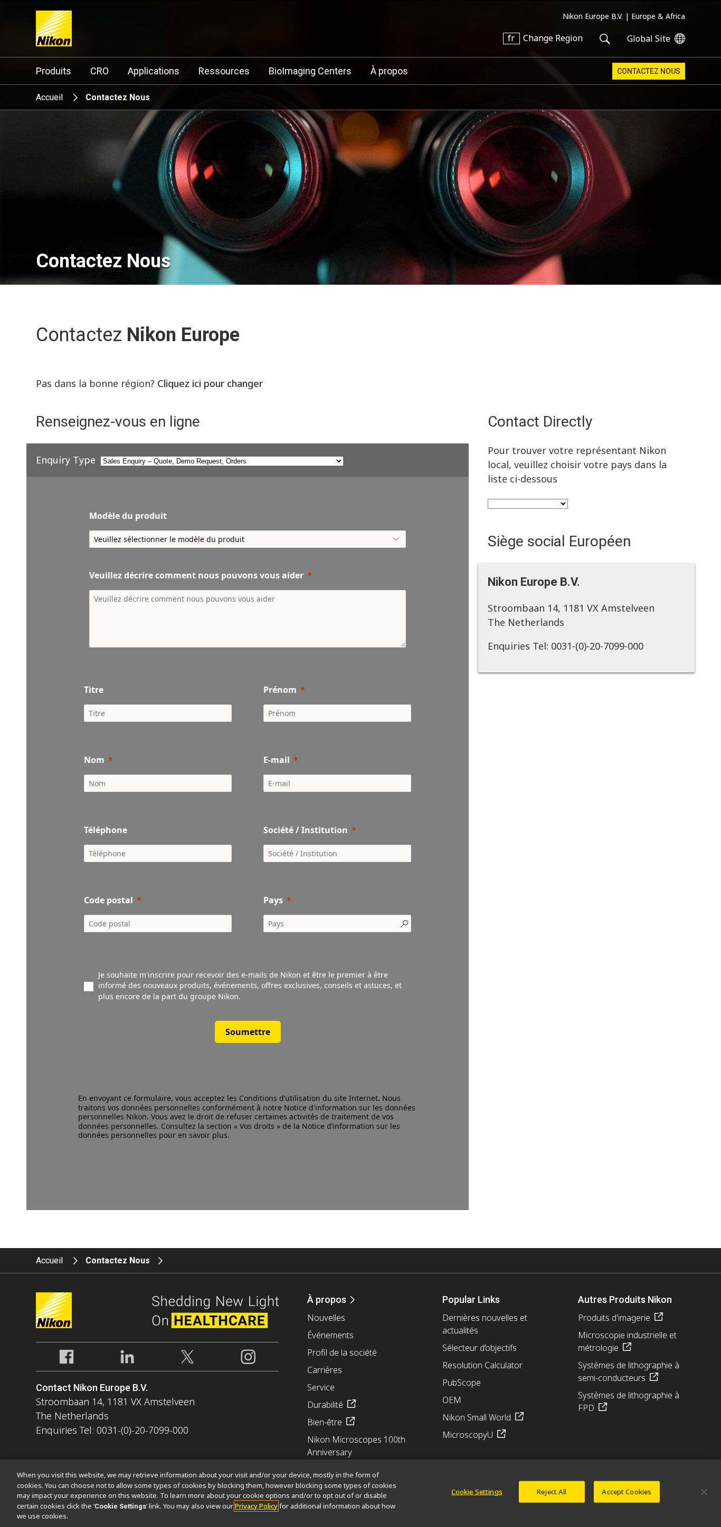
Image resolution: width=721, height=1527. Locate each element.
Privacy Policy (256, 1506)
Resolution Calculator (482, 1365)
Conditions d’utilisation (279, 1098)
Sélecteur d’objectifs (479, 1348)
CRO (99, 70)
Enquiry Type (66, 459)
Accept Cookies (626, 1491)
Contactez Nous (648, 71)
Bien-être (324, 1422)
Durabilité (325, 1404)
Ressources (224, 70)
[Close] (704, 1492)
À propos (389, 70)
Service (321, 1387)
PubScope (461, 1382)
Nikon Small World (476, 1417)
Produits (53, 70)
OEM (451, 1400)
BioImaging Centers (310, 70)
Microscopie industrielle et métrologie (627, 1341)
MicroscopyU (467, 1435)
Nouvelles (326, 1317)
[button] (247, 1146)
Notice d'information (320, 1108)
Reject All (551, 1491)
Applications (153, 70)
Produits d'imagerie (614, 1317)
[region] (360, 1493)
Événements (330, 1335)
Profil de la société (342, 1352)
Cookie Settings (476, 1491)
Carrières (324, 1370)
